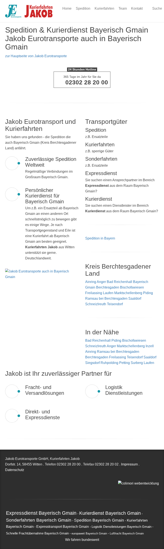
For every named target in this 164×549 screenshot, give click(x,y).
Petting (125, 363)
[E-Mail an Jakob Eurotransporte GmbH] (119, 477)
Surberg (137, 363)
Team (123, 8)
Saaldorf (134, 298)
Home (67, 8)
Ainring (90, 282)
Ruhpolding (110, 363)
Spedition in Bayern (100, 238)
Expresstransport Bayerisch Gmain (62, 526)
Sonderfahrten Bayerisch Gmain (38, 520)
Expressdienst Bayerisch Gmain (41, 513)
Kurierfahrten (104, 8)
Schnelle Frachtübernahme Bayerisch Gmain (37, 533)
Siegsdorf (93, 363)
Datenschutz (14, 470)
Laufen (108, 293)
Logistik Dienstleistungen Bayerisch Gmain (121, 526)
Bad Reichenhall (119, 282)
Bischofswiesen (132, 287)
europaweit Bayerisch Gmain (89, 533)
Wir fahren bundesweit (82, 540)
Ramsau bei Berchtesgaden (106, 298)
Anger (101, 282)
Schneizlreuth (95, 304)
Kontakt (137, 8)
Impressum (129, 464)
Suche (156, 8)
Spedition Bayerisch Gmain (99, 520)
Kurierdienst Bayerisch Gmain (110, 513)
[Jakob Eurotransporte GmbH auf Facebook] (124, 477)
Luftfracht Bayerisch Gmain (127, 533)
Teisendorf (115, 304)
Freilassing (93, 293)
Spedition (83, 8)
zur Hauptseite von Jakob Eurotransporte (36, 56)
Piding (148, 293)
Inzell (150, 346)
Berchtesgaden (107, 287)
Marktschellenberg (128, 293)
